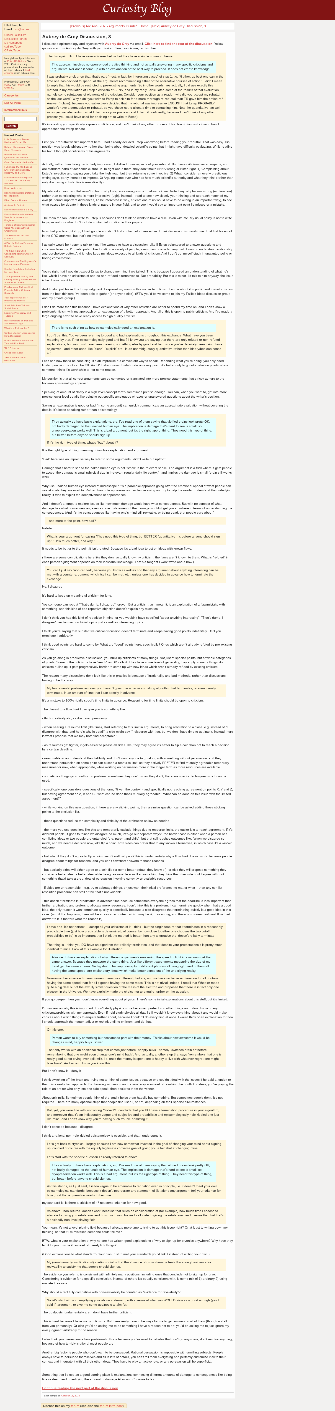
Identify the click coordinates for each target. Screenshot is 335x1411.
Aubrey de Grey (117, 43)
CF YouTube (12, 50)
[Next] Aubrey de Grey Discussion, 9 (178, 26)
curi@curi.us (21, 29)
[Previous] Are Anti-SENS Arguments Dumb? (103, 26)
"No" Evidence (12, 348)
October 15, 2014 (70, 1395)
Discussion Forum (15, 38)
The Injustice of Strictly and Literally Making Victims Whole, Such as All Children (20, 279)
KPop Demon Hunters (15, 200)
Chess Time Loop (13, 352)
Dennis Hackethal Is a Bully (18, 209)
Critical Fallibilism (15, 35)
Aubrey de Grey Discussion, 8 (76, 36)
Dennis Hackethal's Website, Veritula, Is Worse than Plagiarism (19, 217)
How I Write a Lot (13, 188)
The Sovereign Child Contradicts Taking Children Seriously (18, 254)
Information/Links (15, 110)
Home (144, 26)
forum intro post (111, 1406)
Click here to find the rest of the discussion (178, 43)
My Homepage (13, 42)
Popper (21, 84)
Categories (11, 95)
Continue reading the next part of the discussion (80, 1388)
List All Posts (12, 102)
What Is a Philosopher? (16, 328)
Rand (7, 84)
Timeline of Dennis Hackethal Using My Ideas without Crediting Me (19, 228)
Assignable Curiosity (15, 205)
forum (75, 1406)
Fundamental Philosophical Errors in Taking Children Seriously (18, 290)
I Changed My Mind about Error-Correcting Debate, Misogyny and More (18, 170)
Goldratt (8, 87)
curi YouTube (12, 46)
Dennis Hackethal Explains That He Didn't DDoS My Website (18, 180)
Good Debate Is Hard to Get (19, 162)
